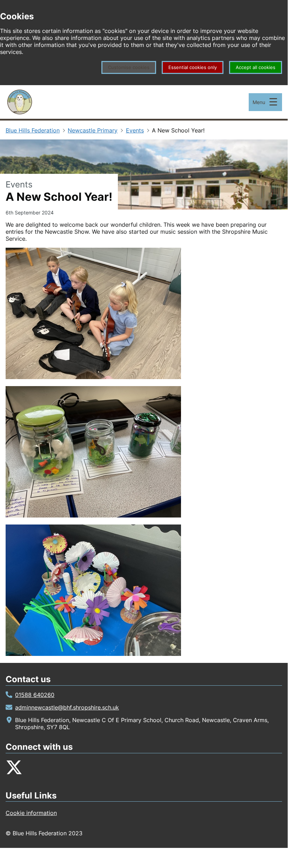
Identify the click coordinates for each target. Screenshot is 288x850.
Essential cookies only (192, 67)
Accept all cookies (255, 67)
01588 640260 (34, 694)
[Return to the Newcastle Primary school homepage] (20, 102)
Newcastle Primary (93, 130)
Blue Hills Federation (33, 130)
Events (135, 130)
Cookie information (31, 812)
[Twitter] (14, 767)
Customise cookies (128, 67)
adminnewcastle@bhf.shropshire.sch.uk (67, 707)
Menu (259, 102)
